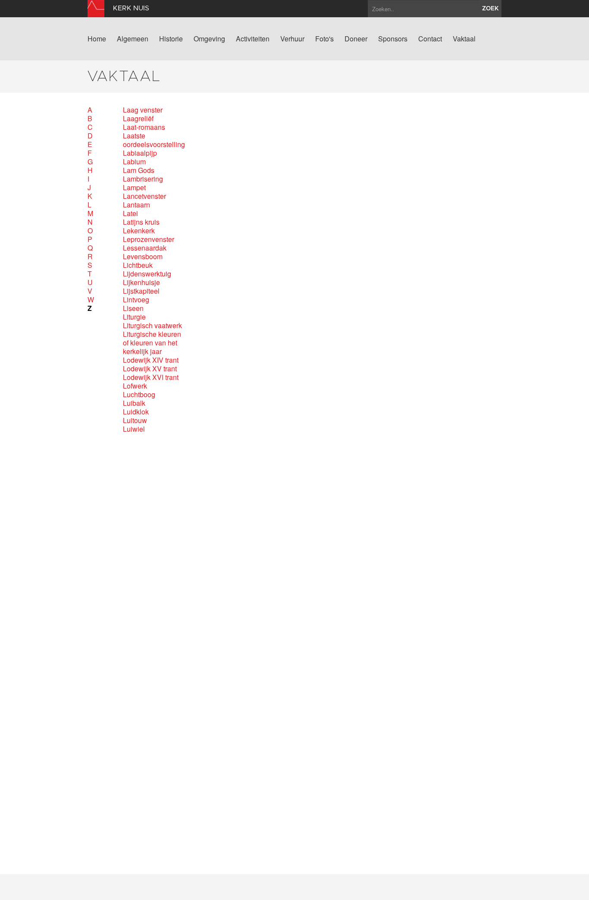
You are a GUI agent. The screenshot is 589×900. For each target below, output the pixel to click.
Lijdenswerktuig (147, 274)
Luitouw (135, 420)
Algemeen (132, 38)
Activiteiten (252, 38)
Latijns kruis (141, 222)
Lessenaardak (144, 248)
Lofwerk (135, 386)
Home (97, 38)
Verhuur (292, 38)
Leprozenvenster (148, 239)
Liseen (133, 308)
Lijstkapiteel (141, 291)
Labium (134, 161)
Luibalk (134, 403)
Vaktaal (464, 38)
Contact (430, 38)
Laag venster (143, 110)
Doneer (356, 38)
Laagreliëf (138, 118)
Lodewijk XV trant (150, 368)
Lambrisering (143, 179)
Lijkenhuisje (141, 282)
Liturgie (134, 317)
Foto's (324, 38)
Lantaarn (136, 205)
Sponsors (392, 38)
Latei (130, 213)
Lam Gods (138, 170)
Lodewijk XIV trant (151, 360)
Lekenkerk (139, 230)
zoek (490, 9)
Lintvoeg (136, 299)
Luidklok (136, 412)
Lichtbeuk (138, 265)
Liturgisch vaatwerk (152, 325)
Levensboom (143, 256)
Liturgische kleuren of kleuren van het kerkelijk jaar (152, 343)
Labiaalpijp (140, 153)
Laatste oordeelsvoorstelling (153, 140)
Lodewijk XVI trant (151, 377)
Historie (171, 38)
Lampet (134, 187)
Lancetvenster (144, 196)
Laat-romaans (144, 127)
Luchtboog (139, 394)
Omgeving (209, 38)
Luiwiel (134, 429)
